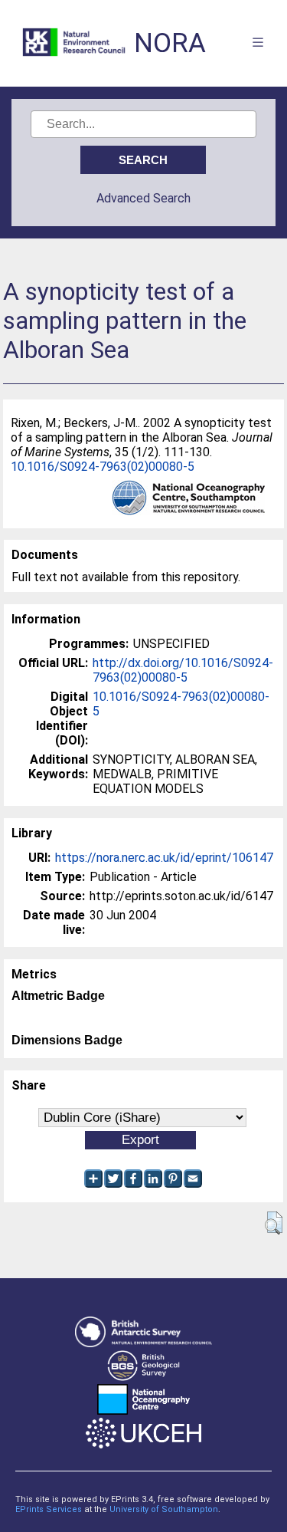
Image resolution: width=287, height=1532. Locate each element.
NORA (170, 43)
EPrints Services (48, 1509)
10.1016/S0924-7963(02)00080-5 (102, 466)
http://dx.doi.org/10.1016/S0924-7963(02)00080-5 (183, 670)
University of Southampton (163, 1509)
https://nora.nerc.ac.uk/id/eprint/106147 (164, 857)
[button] (273, 1222)
